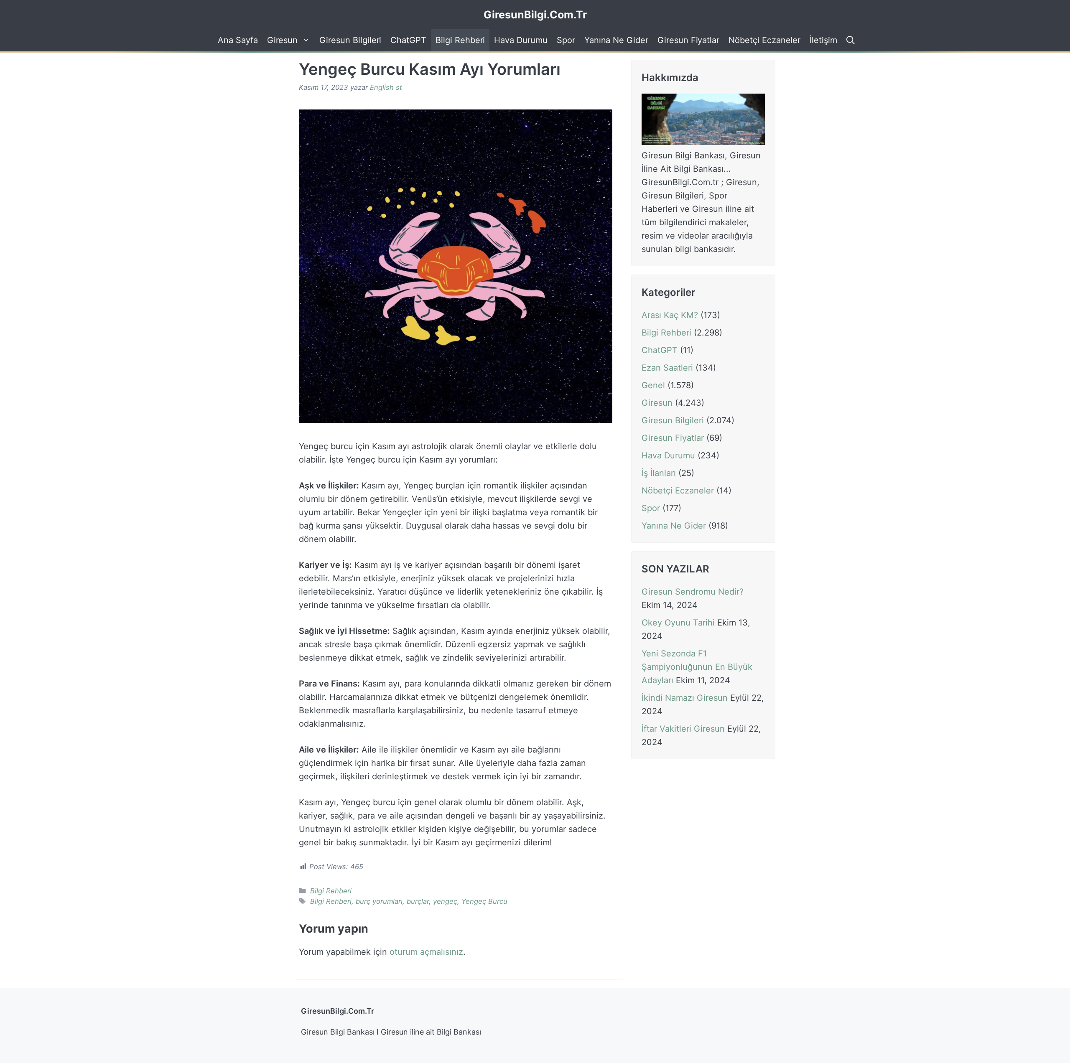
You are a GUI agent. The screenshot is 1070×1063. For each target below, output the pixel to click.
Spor (566, 40)
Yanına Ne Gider (616, 40)
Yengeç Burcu (484, 901)
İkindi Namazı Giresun (685, 698)
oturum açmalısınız (426, 952)
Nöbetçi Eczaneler (764, 40)
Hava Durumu (520, 40)
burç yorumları (379, 901)
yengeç (445, 901)
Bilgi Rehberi (460, 40)
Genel (653, 385)
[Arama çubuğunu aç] (849, 40)
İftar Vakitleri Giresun (683, 729)
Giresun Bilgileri (350, 40)
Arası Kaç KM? (670, 315)
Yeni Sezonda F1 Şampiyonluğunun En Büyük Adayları (697, 667)
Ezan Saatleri (667, 368)
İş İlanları (659, 473)
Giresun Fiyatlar (688, 40)
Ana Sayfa (238, 40)
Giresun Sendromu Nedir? (693, 592)
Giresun (282, 40)
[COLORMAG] (703, 142)
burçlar (418, 901)
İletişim (823, 40)
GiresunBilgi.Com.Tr (535, 14)
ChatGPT (408, 40)
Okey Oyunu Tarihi (678, 623)
